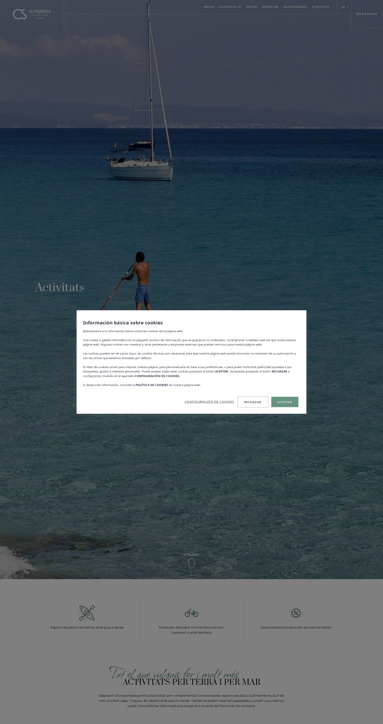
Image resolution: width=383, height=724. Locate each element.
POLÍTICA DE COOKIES (151, 385)
